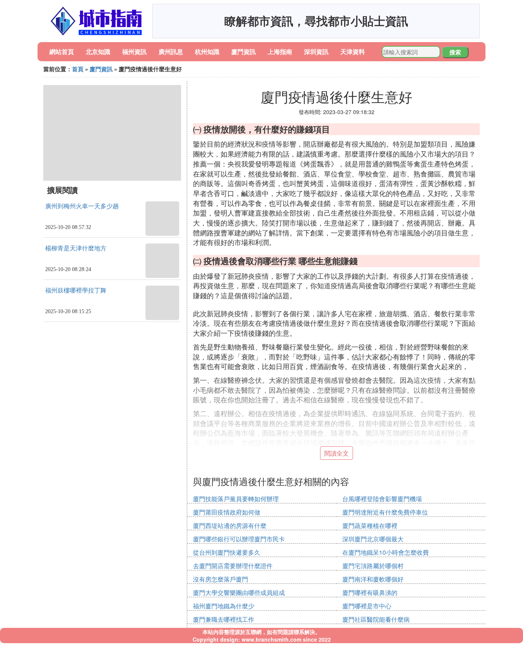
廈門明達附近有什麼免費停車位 (385, 512)
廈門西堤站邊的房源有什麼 (229, 525)
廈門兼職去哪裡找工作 (223, 619)
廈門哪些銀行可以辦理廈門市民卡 (239, 538)
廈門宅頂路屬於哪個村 (373, 565)
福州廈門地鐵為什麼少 (223, 605)
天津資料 (352, 51)
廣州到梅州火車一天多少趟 (82, 206)
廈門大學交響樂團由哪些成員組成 (239, 592)
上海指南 (280, 51)
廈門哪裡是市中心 (366, 605)
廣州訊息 (171, 51)
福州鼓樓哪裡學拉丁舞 (75, 290)
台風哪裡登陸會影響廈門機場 (382, 498)
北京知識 (98, 51)
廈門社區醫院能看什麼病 (376, 619)
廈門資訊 (243, 51)
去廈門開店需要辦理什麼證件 (233, 565)
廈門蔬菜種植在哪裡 (369, 525)
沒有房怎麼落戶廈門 (220, 579)
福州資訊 (134, 51)
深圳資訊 (316, 51)
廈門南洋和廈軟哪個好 (373, 579)
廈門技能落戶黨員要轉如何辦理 (236, 498)
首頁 (77, 69)
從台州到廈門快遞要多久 (226, 552)
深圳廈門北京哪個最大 (373, 538)
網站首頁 (61, 51)
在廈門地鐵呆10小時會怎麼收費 (385, 552)
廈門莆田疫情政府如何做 (226, 512)
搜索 (455, 52)
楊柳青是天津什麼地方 (75, 248)
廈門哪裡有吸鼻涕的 (369, 592)
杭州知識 (207, 51)
